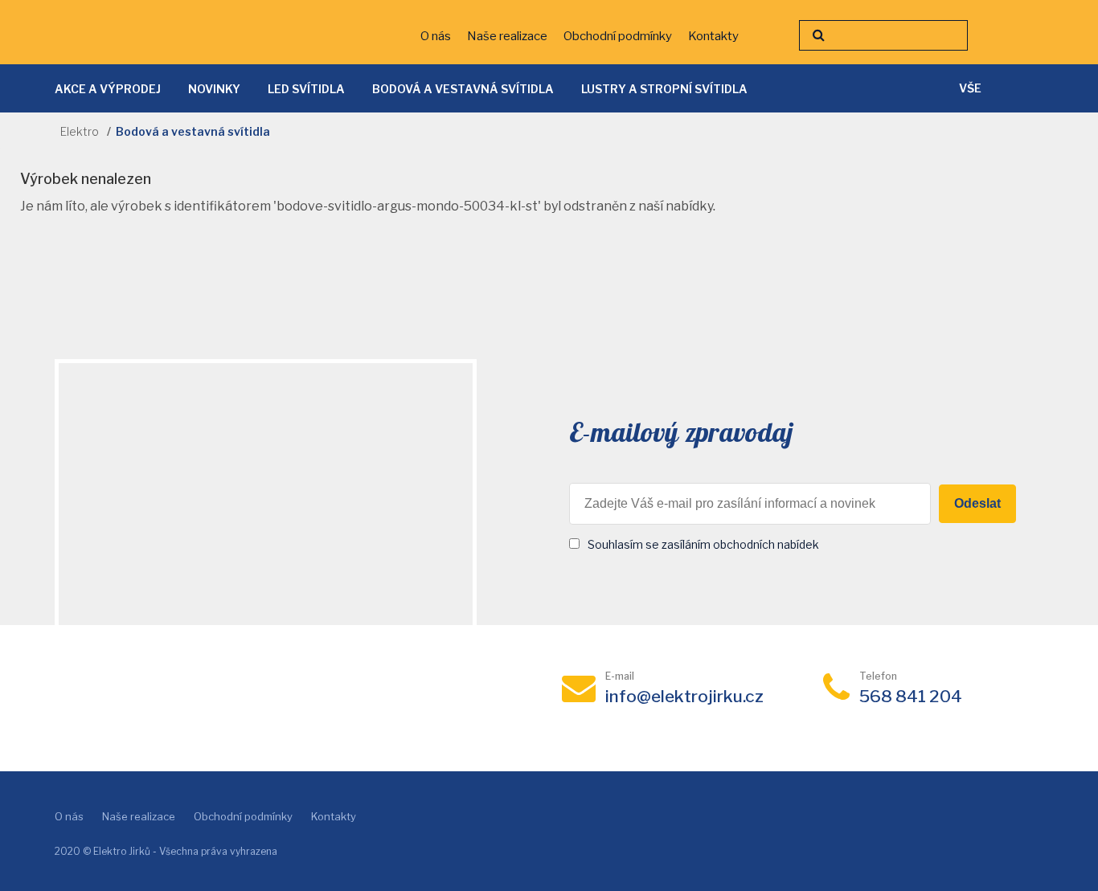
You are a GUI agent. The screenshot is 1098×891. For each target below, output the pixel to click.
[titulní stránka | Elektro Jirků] (144, 33)
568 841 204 (910, 696)
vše (970, 88)
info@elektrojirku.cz (684, 696)
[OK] (818, 35)
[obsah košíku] (1015, 40)
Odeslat (977, 503)
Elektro (79, 131)
